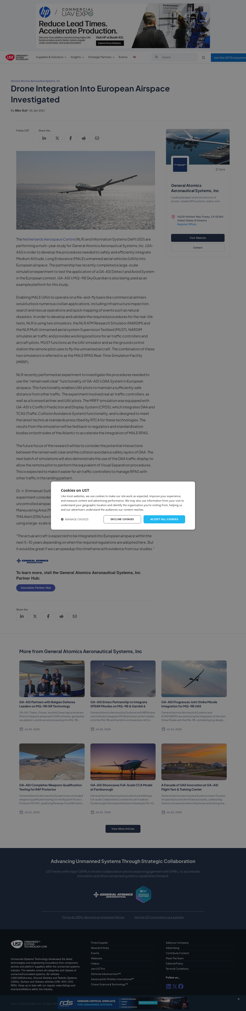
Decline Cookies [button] (122, 519)
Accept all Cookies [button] (164, 519)
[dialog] (123, 505)
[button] (74, 519)
